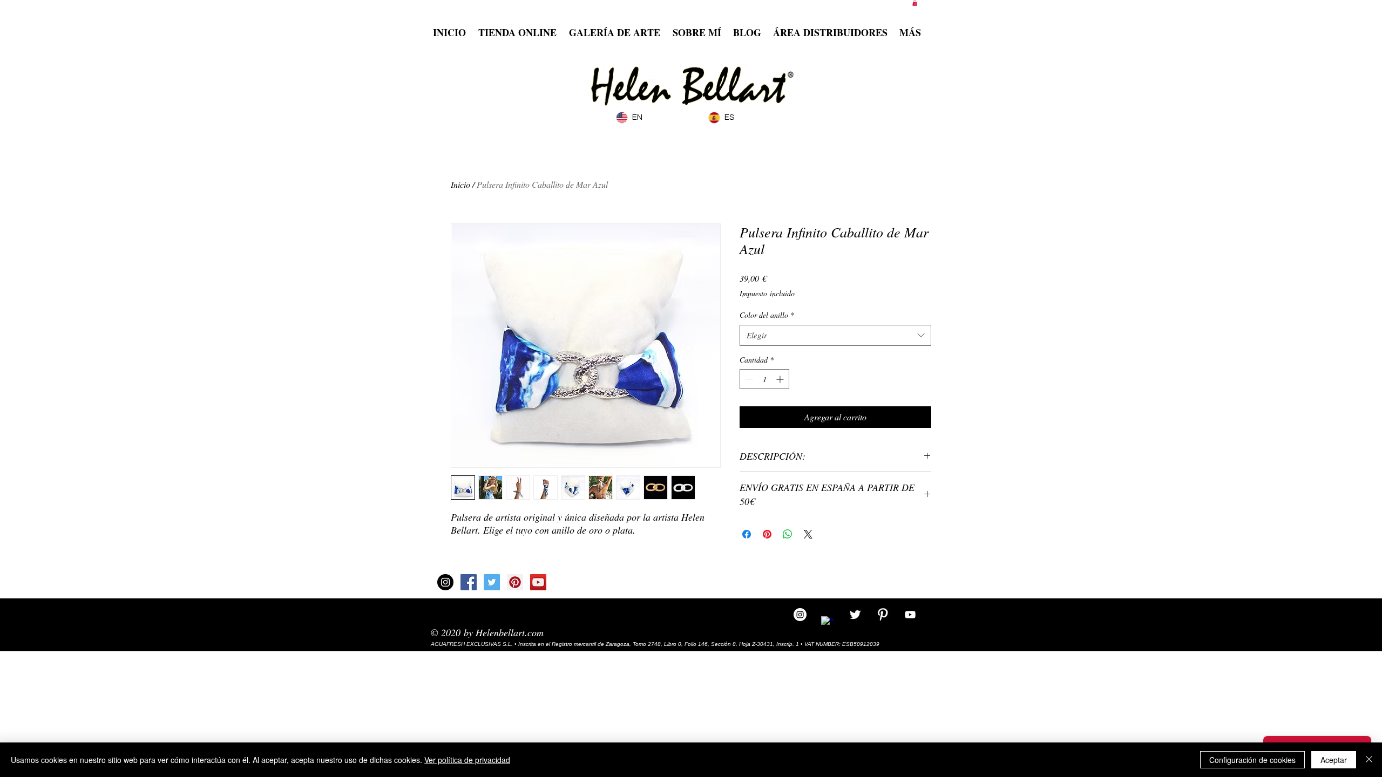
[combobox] (835, 335)
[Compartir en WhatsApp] (787, 534)
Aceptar (1333, 759)
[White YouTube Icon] (910, 614)
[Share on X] (808, 534)
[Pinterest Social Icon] (515, 582)
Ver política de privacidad (467, 759)
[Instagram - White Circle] (800, 614)
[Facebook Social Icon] (468, 582)
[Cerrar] (1369, 759)
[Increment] (781, 379)
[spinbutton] (764, 379)
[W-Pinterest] (882, 614)
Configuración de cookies (1252, 759)
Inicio (460, 184)
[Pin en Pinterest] (767, 534)
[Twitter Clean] (855, 614)
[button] (914, 3)
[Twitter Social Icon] (492, 582)
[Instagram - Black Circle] (445, 582)
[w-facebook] (827, 622)
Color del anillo (767, 315)
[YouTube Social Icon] (538, 582)
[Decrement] (748, 379)
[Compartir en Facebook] (746, 534)
